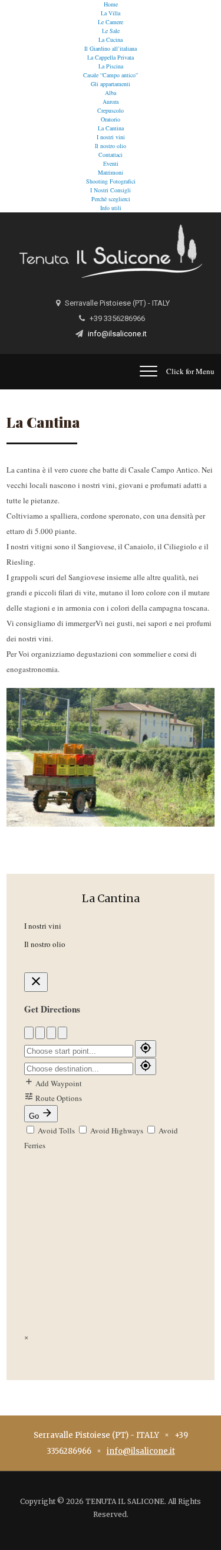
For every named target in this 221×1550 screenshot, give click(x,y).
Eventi (110, 163)
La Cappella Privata (110, 57)
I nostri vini (111, 137)
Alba (110, 93)
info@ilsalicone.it (117, 333)
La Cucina (110, 39)
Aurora (110, 101)
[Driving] (29, 1033)
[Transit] (62, 1033)
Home (111, 4)
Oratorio (110, 119)
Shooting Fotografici (111, 181)
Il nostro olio (110, 146)
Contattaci (110, 154)
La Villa (110, 13)
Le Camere (110, 22)
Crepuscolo (110, 110)
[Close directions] (36, 982)
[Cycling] (51, 1033)
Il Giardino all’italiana (110, 48)
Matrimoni (110, 172)
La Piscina (110, 66)
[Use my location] (145, 1048)
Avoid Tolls (56, 1130)
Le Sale (111, 31)
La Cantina (111, 128)
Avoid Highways (116, 1130)
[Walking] (40, 1033)
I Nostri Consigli (110, 190)
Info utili (110, 208)
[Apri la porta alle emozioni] (110, 249)
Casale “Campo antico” (110, 75)
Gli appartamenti (110, 84)
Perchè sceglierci (110, 199)
